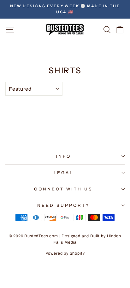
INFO (63, 156)
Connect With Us (63, 189)
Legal (64, 172)
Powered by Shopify (65, 253)
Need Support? (63, 205)
